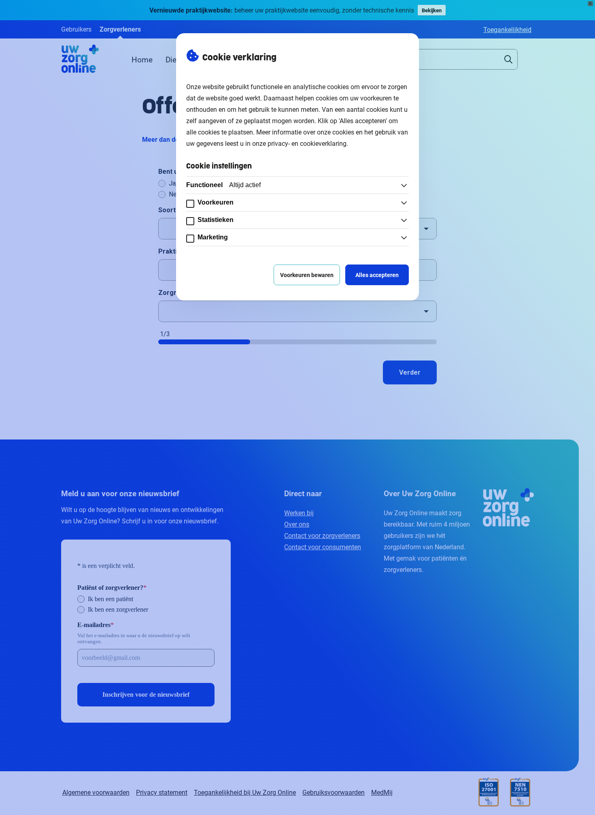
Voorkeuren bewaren (307, 275)
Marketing (213, 237)
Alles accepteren (377, 275)
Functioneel (223, 184)
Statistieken (216, 219)
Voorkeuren (216, 202)
